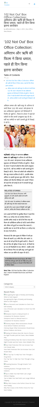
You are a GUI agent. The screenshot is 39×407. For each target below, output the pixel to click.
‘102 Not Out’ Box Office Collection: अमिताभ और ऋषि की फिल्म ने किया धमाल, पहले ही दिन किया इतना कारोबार (20, 83)
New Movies (8, 31)
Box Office (29, 29)
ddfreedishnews (10, 29)
